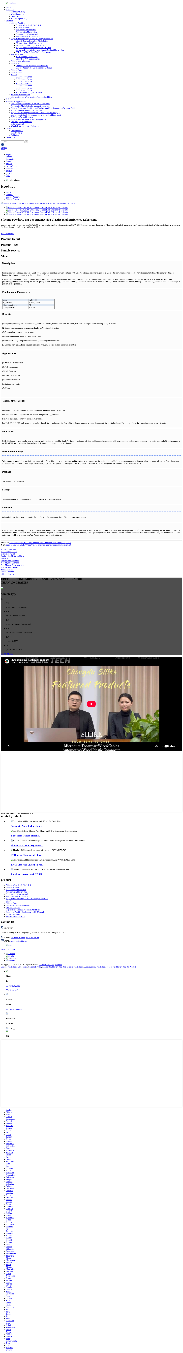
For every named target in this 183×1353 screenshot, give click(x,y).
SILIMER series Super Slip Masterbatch (32, 41)
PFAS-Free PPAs (13, 907)
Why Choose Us (17, 14)
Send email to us (7, 234)
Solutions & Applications (16, 101)
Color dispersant (17, 124)
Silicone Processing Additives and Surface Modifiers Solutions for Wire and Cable (43, 108)
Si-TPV (14, 74)
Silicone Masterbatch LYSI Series (29, 25)
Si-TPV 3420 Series (24, 86)
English (9, 154)
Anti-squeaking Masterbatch (27, 34)
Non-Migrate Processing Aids (12, 565)
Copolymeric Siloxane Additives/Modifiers (23, 910)
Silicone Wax (16, 63)
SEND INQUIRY (8, 949)
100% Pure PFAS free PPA (26, 57)
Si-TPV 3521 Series (24, 90)
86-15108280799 (32, 938)
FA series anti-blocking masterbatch (30, 45)
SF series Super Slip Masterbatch (29, 43)
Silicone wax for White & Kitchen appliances (29, 119)
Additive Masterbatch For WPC (28, 36)
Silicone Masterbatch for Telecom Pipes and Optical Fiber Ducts (36, 115)
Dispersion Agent (8, 554)
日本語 (9, 164)
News (8, 128)
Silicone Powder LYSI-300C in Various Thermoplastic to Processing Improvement (38, 545)
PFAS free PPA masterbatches (28, 59)
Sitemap (58, 965)
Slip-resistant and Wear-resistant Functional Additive (31, 97)
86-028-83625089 (18, 938)
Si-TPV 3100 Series (24, 77)
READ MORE (7, 654)
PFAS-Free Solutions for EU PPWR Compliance (30, 104)
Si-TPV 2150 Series (24, 81)
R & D (8, 99)
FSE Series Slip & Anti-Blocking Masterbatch (34, 52)
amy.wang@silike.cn (18, 941)
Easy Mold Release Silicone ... (26, 835)
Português (10, 159)
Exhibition (15, 135)
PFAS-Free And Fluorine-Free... (27, 864)
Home (8, 7)
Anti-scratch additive (9, 552)
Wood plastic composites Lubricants (25, 126)
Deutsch (9, 161)
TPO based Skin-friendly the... (26, 855)
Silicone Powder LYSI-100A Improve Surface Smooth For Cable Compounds (40, 543)
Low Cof (4, 558)
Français (9, 168)
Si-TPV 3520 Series (24, 88)
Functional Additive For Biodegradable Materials (25, 912)
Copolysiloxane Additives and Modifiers (32, 66)
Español (9, 157)
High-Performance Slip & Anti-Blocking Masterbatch (32, 39)
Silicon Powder (7, 569)
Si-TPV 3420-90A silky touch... (27, 845)
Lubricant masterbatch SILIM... (27, 874)
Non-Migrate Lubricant (10, 563)
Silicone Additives (18, 23)
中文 (8, 176)
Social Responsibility (19, 18)
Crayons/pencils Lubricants (21, 122)
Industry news (16, 133)
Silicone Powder (22, 27)
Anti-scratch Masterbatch (26, 30)
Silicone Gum (16, 70)
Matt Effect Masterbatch (20, 95)
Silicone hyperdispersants (21, 61)
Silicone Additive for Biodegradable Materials (34, 68)
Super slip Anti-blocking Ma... (26, 826)
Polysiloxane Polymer (9, 567)
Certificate (15, 16)
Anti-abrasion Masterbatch (26, 32)
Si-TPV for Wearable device (22, 117)
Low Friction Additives (10, 560)
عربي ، (9, 173)
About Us (10, 9)
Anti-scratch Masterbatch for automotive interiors (30, 106)
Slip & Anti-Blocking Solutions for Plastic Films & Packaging (35, 113)
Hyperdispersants (13, 914)
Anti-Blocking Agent (9, 549)
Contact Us (10, 137)
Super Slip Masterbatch (116, 967)
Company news (17, 131)
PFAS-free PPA (17, 54)
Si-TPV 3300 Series (24, 79)
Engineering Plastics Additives (13, 556)
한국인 (9, 171)
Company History (18, 12)
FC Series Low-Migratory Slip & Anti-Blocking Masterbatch (40, 50)
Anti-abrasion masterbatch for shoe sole (26, 110)
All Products (131, 967)
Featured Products (46, 965)
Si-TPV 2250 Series (24, 83)
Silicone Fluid (16, 72)
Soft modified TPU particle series (29, 92)
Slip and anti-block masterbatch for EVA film (33, 48)
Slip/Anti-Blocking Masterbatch (18, 905)
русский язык (11, 166)
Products (9, 21)
